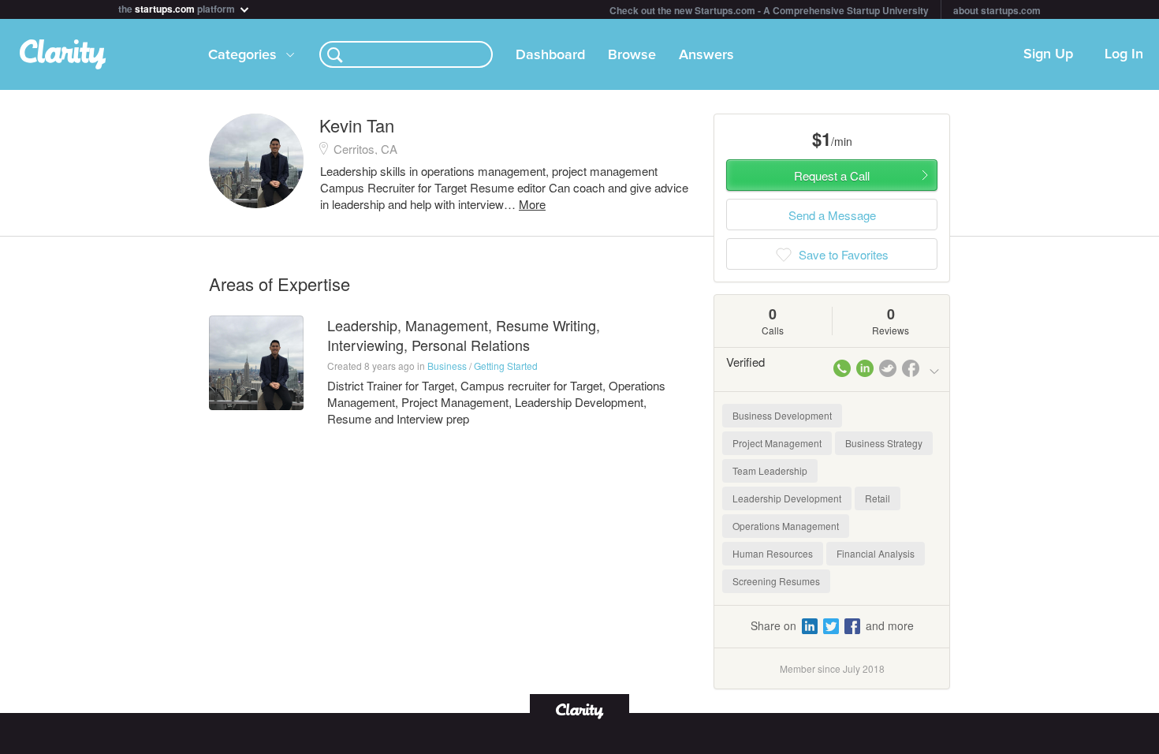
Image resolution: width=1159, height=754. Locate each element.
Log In (1124, 54)
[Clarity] (579, 709)
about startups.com (997, 10)
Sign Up (1048, 54)
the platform (177, 7)
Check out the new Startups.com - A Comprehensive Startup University (769, 10)
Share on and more (832, 625)
